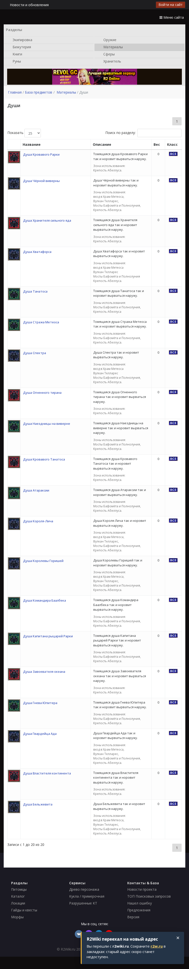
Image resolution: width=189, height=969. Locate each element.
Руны (16, 61)
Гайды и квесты (24, 910)
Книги (17, 53)
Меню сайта (173, 17)
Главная (15, 92)
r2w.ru (157, 946)
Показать (15, 133)
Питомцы (19, 889)
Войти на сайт (170, 4)
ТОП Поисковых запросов (149, 896)
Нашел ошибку (139, 903)
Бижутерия (21, 46)
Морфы (17, 917)
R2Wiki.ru (68, 949)
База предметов (38, 92)
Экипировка (22, 39)
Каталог (18, 896)
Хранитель (111, 61)
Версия (133, 917)
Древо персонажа (84, 889)
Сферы (108, 53)
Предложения (138, 910)
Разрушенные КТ (83, 903)
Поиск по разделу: (120, 132)
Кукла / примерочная (86, 896)
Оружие (109, 39)
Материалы (112, 46)
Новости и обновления (29, 4)
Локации (18, 903)
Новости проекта (142, 889)
